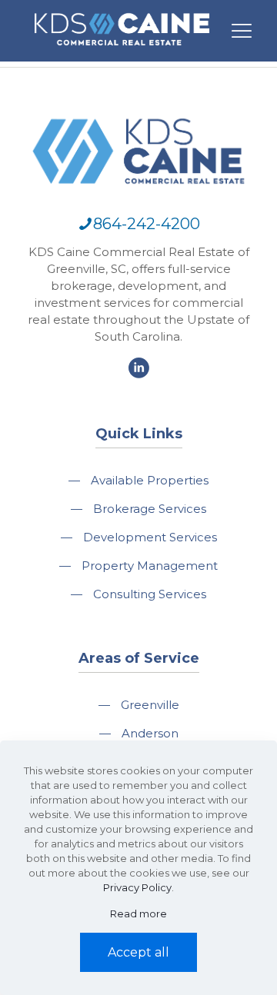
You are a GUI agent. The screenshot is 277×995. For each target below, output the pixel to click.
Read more (138, 913)
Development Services (150, 537)
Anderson (150, 733)
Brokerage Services (149, 508)
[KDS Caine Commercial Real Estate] (122, 52)
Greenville (150, 704)
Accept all (138, 952)
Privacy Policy (137, 887)
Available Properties (150, 480)
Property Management (150, 565)
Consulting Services (149, 594)
